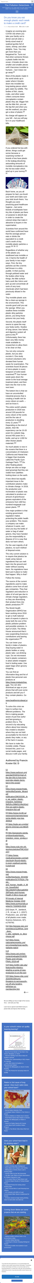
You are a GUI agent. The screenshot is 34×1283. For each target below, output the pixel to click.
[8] (17, 334)
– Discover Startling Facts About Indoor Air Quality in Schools (15, 1056)
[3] (26, 170)
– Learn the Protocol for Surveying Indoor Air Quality (16, 1071)
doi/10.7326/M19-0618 (16, 906)
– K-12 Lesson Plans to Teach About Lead (15, 1179)
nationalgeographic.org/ (15, 942)
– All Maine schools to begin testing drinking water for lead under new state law (16, 1198)
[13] (18, 506)
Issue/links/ (14, 887)
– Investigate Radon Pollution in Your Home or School (17, 1113)
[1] (14, 72)
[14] (22, 604)
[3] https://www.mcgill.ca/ (16, 813)
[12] (20, 461)
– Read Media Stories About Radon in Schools (17, 1117)
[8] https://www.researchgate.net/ (16, 871)
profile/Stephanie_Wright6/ (17, 877)
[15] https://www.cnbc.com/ (17, 976)
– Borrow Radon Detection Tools (13, 1110)
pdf (13, 936)
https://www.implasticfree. (16, 682)
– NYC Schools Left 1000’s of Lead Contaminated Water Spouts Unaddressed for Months (16, 1194)
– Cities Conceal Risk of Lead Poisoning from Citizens (16, 1189)
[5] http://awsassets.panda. (17, 833)
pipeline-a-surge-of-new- (16, 970)
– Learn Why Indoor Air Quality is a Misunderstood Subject (13, 1064)
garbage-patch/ (12, 947)
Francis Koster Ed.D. (12, 26)
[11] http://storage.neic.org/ (17, 926)
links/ (20, 802)
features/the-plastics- (14, 967)
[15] (21, 638)
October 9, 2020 (24, 26)
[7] (17, 246)
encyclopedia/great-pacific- (17, 945)
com (7, 685)
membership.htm (13, 989)
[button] (31, 1260)
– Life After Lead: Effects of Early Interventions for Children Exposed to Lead (17, 1176)
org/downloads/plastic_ (15, 835)
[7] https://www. (12, 855)
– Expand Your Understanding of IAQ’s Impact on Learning (17, 1060)
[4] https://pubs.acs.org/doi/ (17, 824)
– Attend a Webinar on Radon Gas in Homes (16, 1116)
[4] (6, 173)
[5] (12, 246)
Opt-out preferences (16, 1280)
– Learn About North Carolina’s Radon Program (14, 1126)
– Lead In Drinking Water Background (14, 1166)
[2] (24, 111)
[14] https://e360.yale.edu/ (16, 965)
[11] (15, 443)
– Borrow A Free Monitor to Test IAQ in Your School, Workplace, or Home (16, 1052)
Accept (17, 1276)
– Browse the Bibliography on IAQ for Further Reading (16, 1067)
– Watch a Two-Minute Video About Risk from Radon (16, 1130)
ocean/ (17, 783)
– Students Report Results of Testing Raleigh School (16, 1182)
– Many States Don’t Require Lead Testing (15, 1168)
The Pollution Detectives (17, 5)
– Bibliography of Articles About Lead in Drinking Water (15, 1170)
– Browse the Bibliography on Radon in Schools (15, 1120)
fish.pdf (17, 809)
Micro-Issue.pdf (20, 895)
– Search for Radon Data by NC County (15, 1123)
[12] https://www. (13, 940)
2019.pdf (15, 961)
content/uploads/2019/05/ (16, 956)
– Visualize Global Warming (11, 1240)
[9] (15, 373)
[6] (14, 246)
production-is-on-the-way (16, 973)
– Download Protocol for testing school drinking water (14, 1185)
